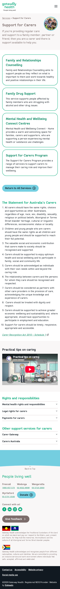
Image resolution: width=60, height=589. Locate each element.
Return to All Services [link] (18, 188)
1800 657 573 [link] (8, 488)
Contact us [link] (7, 569)
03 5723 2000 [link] (38, 488)
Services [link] (6, 18)
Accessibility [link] (20, 569)
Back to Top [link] (30, 469)
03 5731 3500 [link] (8, 496)
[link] (9, 6)
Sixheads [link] (9, 585)
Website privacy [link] (35, 569)
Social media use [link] (10, 575)
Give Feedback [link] (13, 519)
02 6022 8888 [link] (23, 488)
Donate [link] (24, 494)
